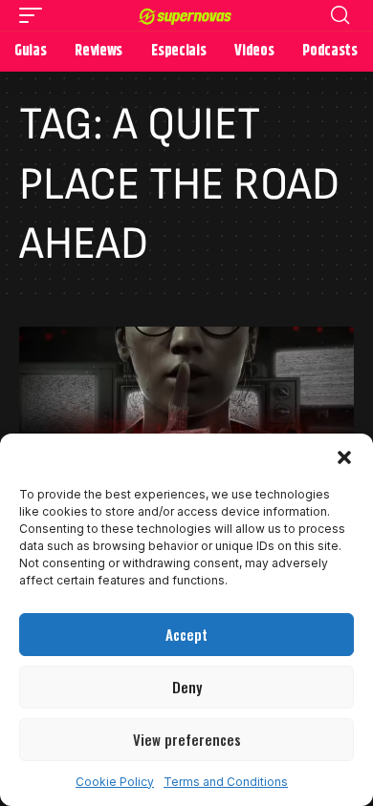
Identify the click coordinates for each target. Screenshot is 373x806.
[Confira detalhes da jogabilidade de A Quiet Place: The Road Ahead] (186, 427)
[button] (344, 457)
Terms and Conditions (226, 781)
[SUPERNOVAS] (186, 16)
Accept (186, 634)
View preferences (187, 739)
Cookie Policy (115, 781)
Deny (187, 686)
